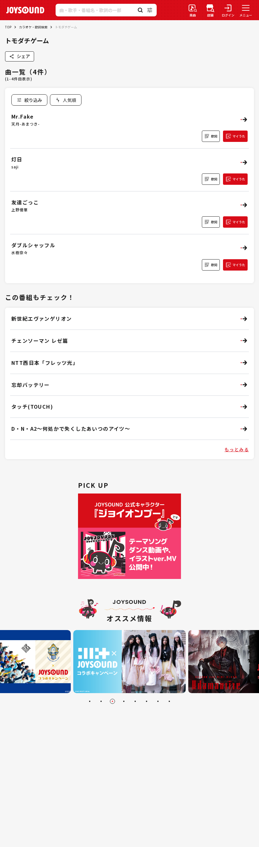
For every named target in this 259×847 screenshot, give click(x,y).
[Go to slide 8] (169, 701)
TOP (8, 27)
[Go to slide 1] (89, 701)
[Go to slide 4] (123, 701)
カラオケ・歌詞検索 (33, 27)
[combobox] (65, 100)
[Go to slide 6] (146, 701)
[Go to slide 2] (101, 701)
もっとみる (237, 449)
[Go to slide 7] (158, 701)
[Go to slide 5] (135, 701)
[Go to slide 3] (112, 701)
